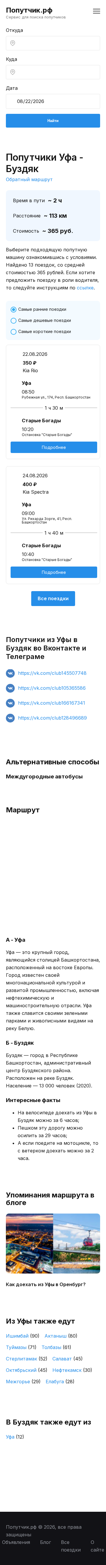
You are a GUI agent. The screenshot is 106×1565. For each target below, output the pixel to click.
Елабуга (60, 1381)
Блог (45, 1542)
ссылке (85, 288)
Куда (11, 59)
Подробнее (54, 447)
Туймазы (21, 1347)
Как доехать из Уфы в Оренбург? (46, 1284)
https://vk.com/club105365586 (52, 688)
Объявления (16, 1542)
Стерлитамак (26, 1359)
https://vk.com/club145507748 (52, 673)
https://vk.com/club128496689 (52, 718)
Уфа (15, 1437)
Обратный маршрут (29, 179)
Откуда (14, 30)
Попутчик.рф (29, 10)
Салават (67, 1359)
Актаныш (60, 1336)
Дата (12, 88)
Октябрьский (26, 1370)
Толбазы (56, 1347)
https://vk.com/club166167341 (51, 703)
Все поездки (53, 598)
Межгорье (23, 1381)
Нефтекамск (72, 1370)
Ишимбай (22, 1336)
